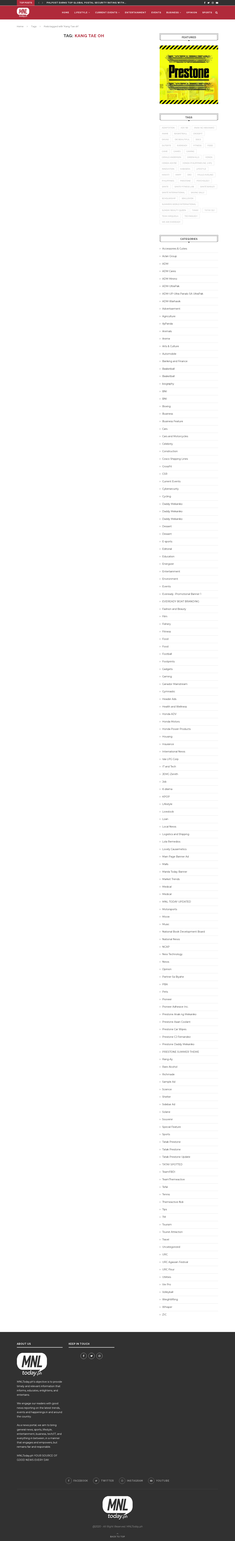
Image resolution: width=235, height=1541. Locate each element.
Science (167, 1089)
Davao (165, 139)
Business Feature (172, 421)
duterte (166, 145)
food (210, 145)
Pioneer (167, 999)
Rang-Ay (167, 1059)
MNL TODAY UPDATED (176, 901)
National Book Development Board (183, 931)
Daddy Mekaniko (172, 504)
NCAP (166, 946)
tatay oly (210, 210)
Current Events (106, 12)
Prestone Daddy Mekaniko (178, 1044)
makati (165, 175)
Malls (165, 864)
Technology (190, 216)
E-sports (167, 541)
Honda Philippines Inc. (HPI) (197, 163)
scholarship (169, 198)
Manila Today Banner (174, 871)
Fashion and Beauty (174, 609)
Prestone (185, 181)
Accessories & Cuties (174, 248)
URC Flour (168, 1269)
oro (189, 175)
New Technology (172, 954)
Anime (166, 338)
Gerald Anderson (171, 157)
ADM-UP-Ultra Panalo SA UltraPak (182, 293)
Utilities (166, 1277)
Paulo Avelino (205, 175)
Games (177, 151)
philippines (168, 181)
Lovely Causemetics (174, 849)
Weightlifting (170, 1299)
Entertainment (135, 12)
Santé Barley (207, 186)
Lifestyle (81, 12)
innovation (168, 169)
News (165, 961)
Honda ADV (169, 714)
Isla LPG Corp (170, 759)
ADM (165, 263)
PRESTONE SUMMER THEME (180, 1051)
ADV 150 (184, 128)
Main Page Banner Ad (175, 856)
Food (165, 639)
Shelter (166, 1096)
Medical (167, 886)
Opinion (191, 12)
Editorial (167, 548)
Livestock (168, 811)
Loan (165, 819)
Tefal (165, 1187)
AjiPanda (167, 323)
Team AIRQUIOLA (170, 216)
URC (165, 1254)
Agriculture (168, 316)
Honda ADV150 (169, 163)
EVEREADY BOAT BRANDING (180, 601)
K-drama (167, 789)
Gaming (167, 676)
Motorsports (169, 909)
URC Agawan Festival (175, 1262)
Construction (170, 451)
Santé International (173, 192)
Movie (166, 916)
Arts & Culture (170, 346)
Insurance (168, 744)
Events (156, 12)
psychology (203, 181)
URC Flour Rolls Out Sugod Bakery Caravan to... (80, 3)
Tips (164, 1209)
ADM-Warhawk (171, 301)
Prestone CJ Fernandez (176, 1036)
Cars (164, 428)
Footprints (168, 661)
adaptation (168, 128)
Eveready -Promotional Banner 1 (181, 594)
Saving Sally (197, 192)
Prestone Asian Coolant (176, 1021)
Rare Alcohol (169, 1066)
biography (168, 383)
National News (171, 939)
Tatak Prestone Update (176, 1156)
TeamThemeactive (173, 1179)
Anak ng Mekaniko (204, 128)
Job (164, 781)
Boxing (166, 406)
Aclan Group (169, 256)
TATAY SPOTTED (172, 1164)
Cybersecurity (170, 488)
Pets (165, 991)
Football (167, 653)
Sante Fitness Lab (184, 186)
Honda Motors (171, 721)
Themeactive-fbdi (172, 1202)
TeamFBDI (168, 1171)
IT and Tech (169, 766)
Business (172, 12)
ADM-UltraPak (170, 286)
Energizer (168, 563)
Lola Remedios (171, 841)
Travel (165, 1239)
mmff (178, 175)
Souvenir (167, 1119)
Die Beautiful (182, 139)
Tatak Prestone (171, 1141)
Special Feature (171, 1126)
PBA (165, 984)
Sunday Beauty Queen (174, 210)
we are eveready (171, 222)
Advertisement (171, 308)
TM (164, 1217)
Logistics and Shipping (175, 834)
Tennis (166, 1194)
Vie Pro (166, 1284)
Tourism (167, 1224)
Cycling (166, 496)
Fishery (166, 624)
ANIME (165, 133)
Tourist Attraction (172, 1231)
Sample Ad (168, 1081)
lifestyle (201, 169)
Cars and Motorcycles (175, 436)
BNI (164, 391)
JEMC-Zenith (170, 774)
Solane (166, 1111)
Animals (167, 331)
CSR (164, 473)
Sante (165, 186)
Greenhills (193, 157)
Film (164, 616)
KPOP (166, 796)
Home (65, 12)
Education (168, 556)
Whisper (167, 1307)
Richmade (168, 1074)
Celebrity (167, 443)
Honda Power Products (176, 729)
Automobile (169, 353)
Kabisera (185, 169)
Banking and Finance (175, 361)
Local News (169, 826)
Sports (207, 12)
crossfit (197, 133)
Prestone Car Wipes (174, 1029)
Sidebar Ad (168, 1104)
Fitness (166, 631)
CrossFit (167, 466)
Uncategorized (171, 1246)
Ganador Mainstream (175, 684)
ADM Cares (169, 271)
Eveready (182, 145)
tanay (195, 210)
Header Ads (169, 699)
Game (165, 151)
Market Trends (171, 879)
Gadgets (167, 669)
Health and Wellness (174, 706)
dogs (198, 139)
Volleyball (167, 1292)
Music (165, 924)
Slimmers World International (179, 204)
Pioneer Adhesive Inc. (175, 1006)
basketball (180, 133)
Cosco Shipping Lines (175, 458)
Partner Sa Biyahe (173, 976)
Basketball (168, 368)
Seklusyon (187, 198)
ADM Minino (169, 278)
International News (173, 751)
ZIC (164, 1314)
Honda (208, 157)
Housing (167, 736)
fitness (197, 145)
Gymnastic (168, 691)
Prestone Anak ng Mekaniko (179, 1014)
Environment (170, 578)
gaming (190, 151)
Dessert (167, 526)
